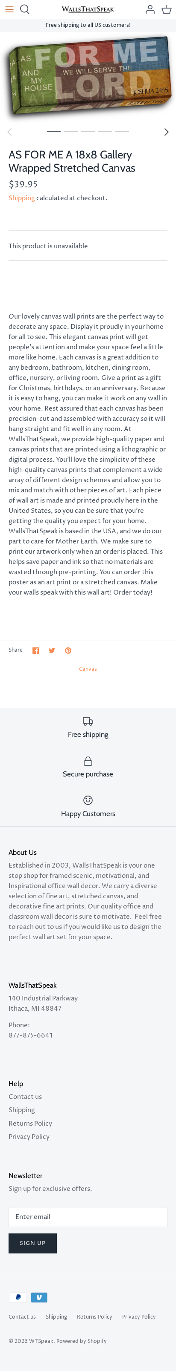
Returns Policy (30, 1123)
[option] (88, 77)
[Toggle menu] (9, 9)
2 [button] (70, 131)
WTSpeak (41, 1341)
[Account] (147, 9)
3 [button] (88, 131)
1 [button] (53, 131)
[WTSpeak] (88, 9)
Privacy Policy (29, 1136)
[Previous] (9, 132)
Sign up (33, 1243)
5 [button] (122, 131)
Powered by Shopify (81, 1341)
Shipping (22, 198)
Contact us (25, 1096)
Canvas (88, 669)
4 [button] (105, 131)
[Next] (166, 132)
